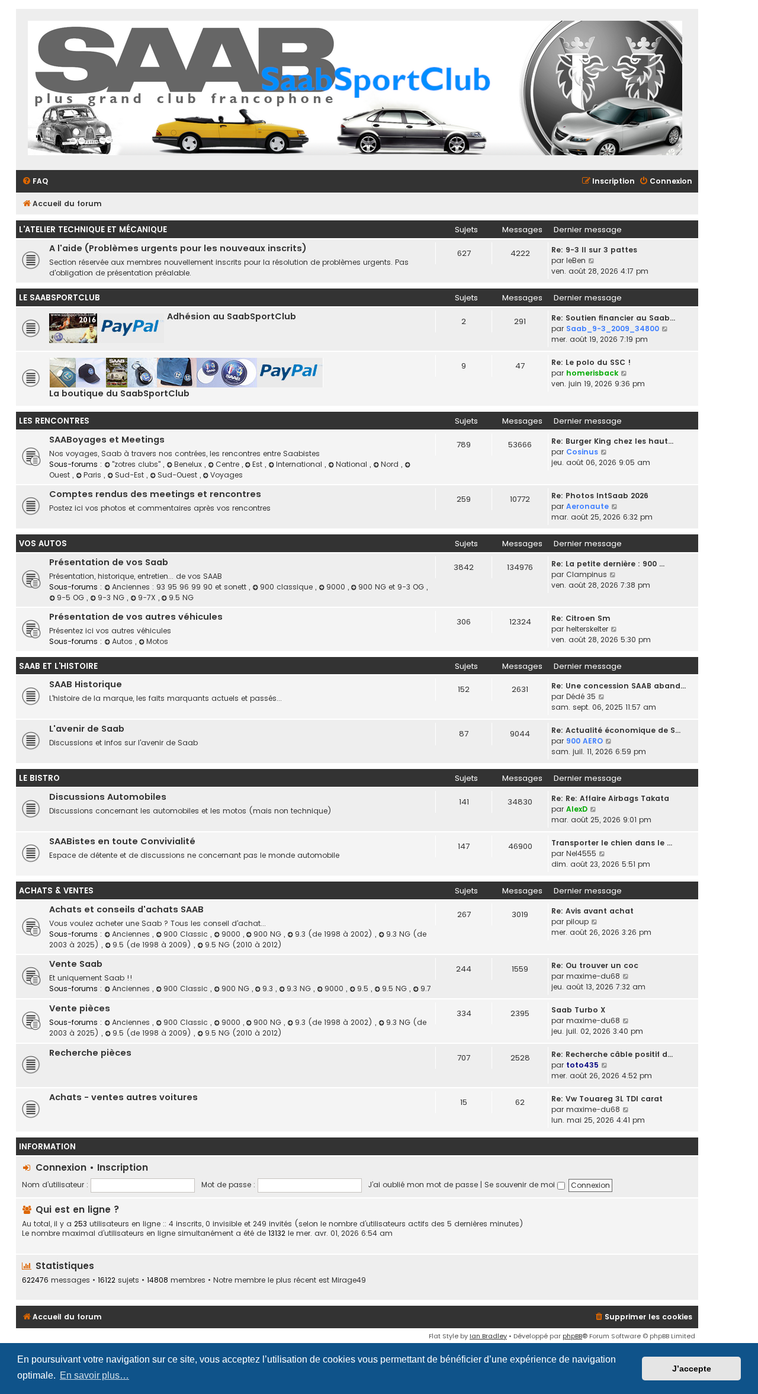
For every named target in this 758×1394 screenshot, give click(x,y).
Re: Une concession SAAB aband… (618, 686)
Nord (391, 464)
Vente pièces (79, 1008)
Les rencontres (54, 421)
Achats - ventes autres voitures (123, 1097)
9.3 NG (300, 988)
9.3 (268, 988)
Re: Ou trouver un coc (594, 965)
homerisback (592, 373)
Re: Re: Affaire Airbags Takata (610, 798)
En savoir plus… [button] (94, 1375)
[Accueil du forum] (355, 89)
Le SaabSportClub (59, 297)
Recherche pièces (90, 1053)
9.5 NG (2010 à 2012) (243, 945)
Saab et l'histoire (58, 666)
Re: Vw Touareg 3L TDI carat (607, 1099)
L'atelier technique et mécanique (93, 229)
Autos (123, 641)
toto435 (582, 1065)
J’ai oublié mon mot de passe (423, 1185)
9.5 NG (181, 597)
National (353, 464)
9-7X (148, 597)
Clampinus (586, 574)
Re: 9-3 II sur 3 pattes (594, 250)
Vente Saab (75, 964)
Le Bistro (39, 778)
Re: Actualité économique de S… (615, 730)
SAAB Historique (85, 684)
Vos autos (43, 543)
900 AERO (584, 741)
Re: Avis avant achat (592, 911)
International (300, 464)
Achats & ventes (56, 890)
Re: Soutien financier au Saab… (613, 318)
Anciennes (132, 934)
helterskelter (587, 629)
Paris (93, 475)
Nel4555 (581, 853)
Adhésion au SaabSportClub (231, 316)
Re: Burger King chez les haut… (612, 441)
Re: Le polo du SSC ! (591, 362)
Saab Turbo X (578, 1010)
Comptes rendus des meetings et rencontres (155, 494)
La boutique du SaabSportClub (119, 393)
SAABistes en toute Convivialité (122, 841)
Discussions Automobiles (107, 797)
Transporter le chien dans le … (611, 843)
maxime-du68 (593, 976)
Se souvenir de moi (520, 1185)
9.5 (364, 988)
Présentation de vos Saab (108, 562)
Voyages (226, 475)
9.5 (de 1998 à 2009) (153, 945)
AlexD (576, 809)
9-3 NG (112, 597)
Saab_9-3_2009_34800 (612, 328)
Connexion (61, 1167)
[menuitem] (35, 182)
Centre (229, 464)
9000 (337, 587)
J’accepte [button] (691, 1368)
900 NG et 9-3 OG (392, 587)
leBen (576, 260)
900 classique (287, 587)
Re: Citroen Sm (581, 618)
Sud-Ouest (179, 475)
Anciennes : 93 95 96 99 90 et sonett (180, 587)
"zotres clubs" (137, 464)
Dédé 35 (581, 696)
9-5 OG (71, 597)
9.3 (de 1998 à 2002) (335, 934)
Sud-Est (130, 475)
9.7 (425, 988)
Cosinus (582, 452)
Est (258, 464)
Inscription (122, 1167)
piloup (577, 921)
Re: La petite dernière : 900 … (607, 564)
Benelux (189, 464)
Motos (157, 641)
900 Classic (186, 934)
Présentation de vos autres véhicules (136, 617)
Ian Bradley (488, 1336)
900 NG (268, 934)
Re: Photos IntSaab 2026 (599, 496)
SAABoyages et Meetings (107, 440)
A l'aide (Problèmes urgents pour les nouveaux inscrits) (178, 248)
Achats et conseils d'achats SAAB (126, 909)
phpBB (572, 1336)
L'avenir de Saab (86, 729)
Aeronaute (587, 506)
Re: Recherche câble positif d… (612, 1054)
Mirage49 (349, 1280)
